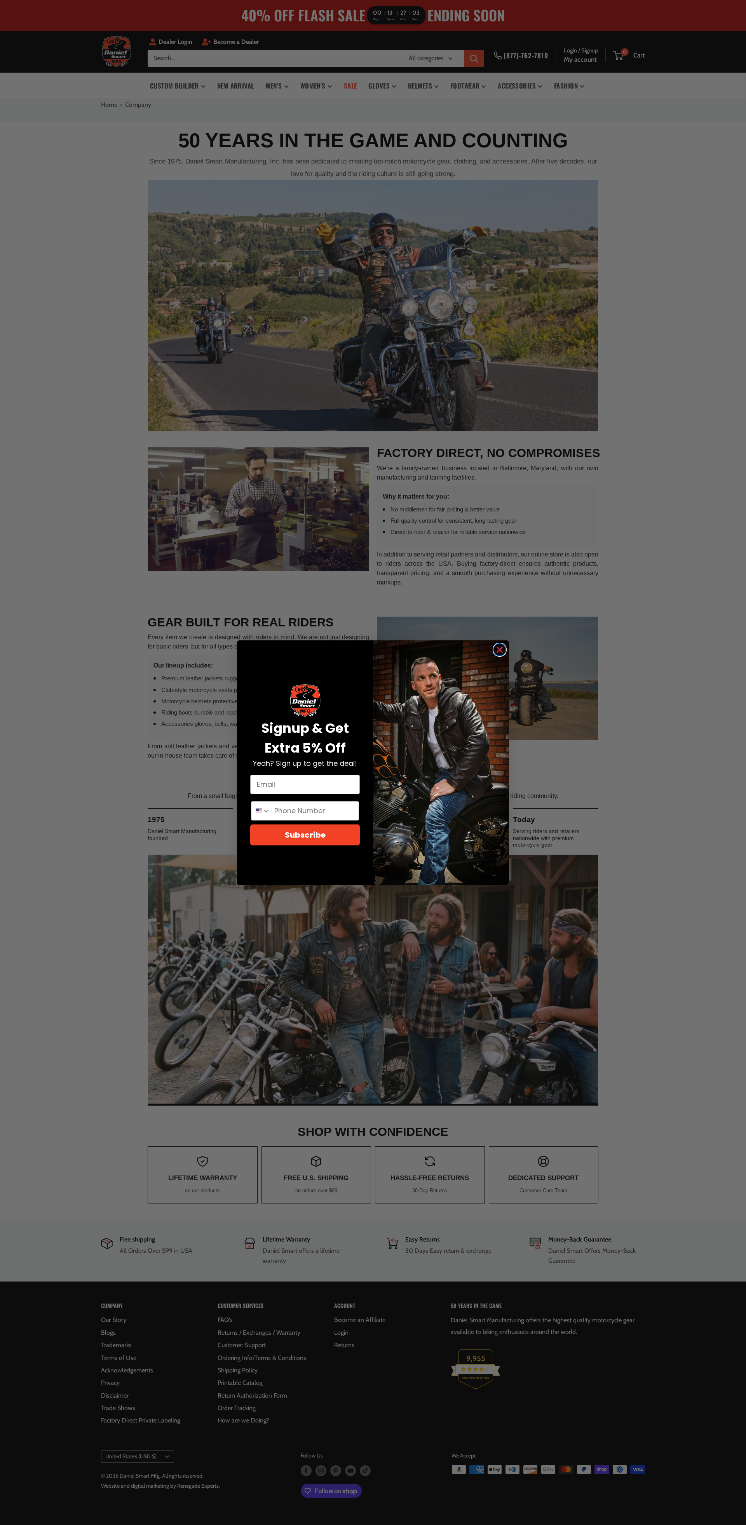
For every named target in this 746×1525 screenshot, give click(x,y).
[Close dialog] (499, 649)
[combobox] (260, 811)
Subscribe (305, 834)
